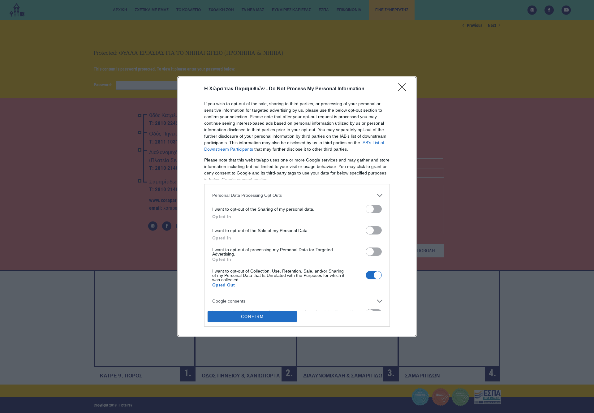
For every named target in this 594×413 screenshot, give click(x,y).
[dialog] (297, 206)
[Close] (404, 89)
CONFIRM (252, 316)
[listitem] (297, 195)
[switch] (374, 209)
